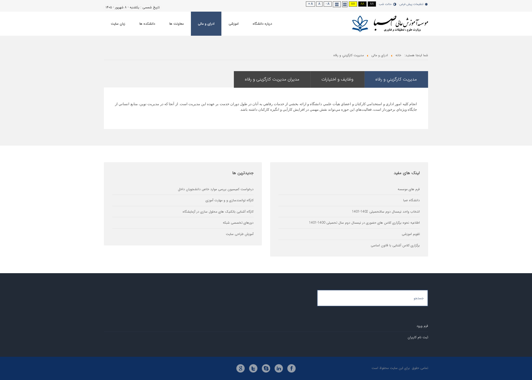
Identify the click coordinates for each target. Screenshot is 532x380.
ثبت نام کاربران (418, 337)
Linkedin (278, 368)
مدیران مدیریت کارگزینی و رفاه (272, 79)
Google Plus (240, 368)
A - (327, 4)
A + (310, 4)
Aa (372, 4)
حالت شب (385, 4)
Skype (266, 368)
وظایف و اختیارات (337, 79)
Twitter (253, 368)
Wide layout (337, 4)
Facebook (291, 368)
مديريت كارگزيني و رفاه (396, 79)
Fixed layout (345, 4)
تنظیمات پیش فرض (411, 4)
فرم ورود (422, 326)
